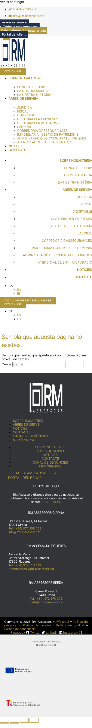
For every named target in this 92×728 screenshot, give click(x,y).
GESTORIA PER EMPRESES (37, 119)
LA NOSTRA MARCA (32, 91)
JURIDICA (24, 108)
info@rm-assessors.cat (24, 532)
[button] (11, 286)
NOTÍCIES (16, 146)
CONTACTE (17, 150)
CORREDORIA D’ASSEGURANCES (42, 131)
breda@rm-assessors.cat (46, 602)
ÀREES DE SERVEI (22, 99)
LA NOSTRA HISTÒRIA (34, 95)
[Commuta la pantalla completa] (14, 720)
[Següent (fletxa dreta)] (14, 725)
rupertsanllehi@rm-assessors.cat (31, 569)
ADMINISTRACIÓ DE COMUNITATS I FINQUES (51, 138)
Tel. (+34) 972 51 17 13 (25, 565)
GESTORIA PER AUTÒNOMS (38, 123)
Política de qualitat (70, 625)
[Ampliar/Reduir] (4, 720)
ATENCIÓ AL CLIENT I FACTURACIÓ (44, 142)
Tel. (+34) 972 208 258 (25, 528)
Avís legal (62, 621)
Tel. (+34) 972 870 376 (46, 598)
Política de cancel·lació (20, 629)
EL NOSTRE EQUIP (31, 87)
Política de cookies (37, 625)
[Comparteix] (24, 720)
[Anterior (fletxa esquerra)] (4, 725)
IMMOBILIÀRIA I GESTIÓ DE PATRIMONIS (48, 134)
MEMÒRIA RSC (24, 440)
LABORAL (24, 127)
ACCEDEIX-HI (51, 502)
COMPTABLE (27, 115)
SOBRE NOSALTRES (24, 78)
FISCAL (22, 111)
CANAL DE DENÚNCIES (30, 436)
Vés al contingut (12, 2)
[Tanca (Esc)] (34, 720)
